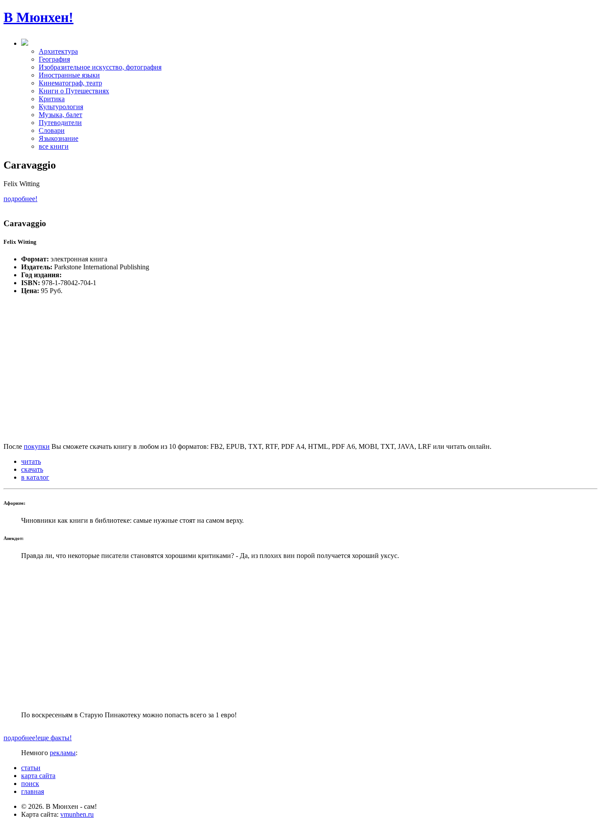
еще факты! (54, 738)
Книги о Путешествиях (74, 91)
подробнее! (20, 198)
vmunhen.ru (77, 814)
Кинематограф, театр (70, 83)
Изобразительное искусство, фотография (100, 67)
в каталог (35, 477)
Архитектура (58, 51)
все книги (54, 146)
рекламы (63, 752)
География (54, 59)
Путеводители (60, 122)
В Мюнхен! (38, 17)
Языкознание (58, 138)
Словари (52, 130)
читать (31, 461)
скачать (32, 469)
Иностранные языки (69, 75)
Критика (52, 99)
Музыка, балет (60, 114)
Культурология (61, 106)
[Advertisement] (300, 635)
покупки (37, 446)
